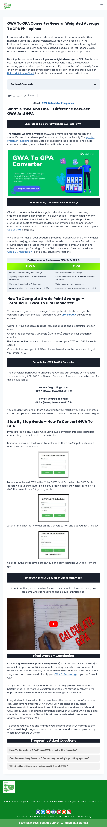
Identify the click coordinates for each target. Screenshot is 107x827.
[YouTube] (48, 812)
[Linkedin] (53, 812)
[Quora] (69, 812)
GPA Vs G (12, 230)
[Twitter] (43, 812)
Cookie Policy (83, 816)
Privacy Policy (38, 816)
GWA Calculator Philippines (58, 103)
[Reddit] (64, 812)
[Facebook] (38, 812)
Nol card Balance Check (20, 73)
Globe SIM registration (19, 251)
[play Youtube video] (53, 624)
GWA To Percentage (65, 674)
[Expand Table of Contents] (95, 84)
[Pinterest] (59, 812)
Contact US (54, 816)
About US (69, 816)
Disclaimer (22, 816)
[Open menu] (101, 5)
